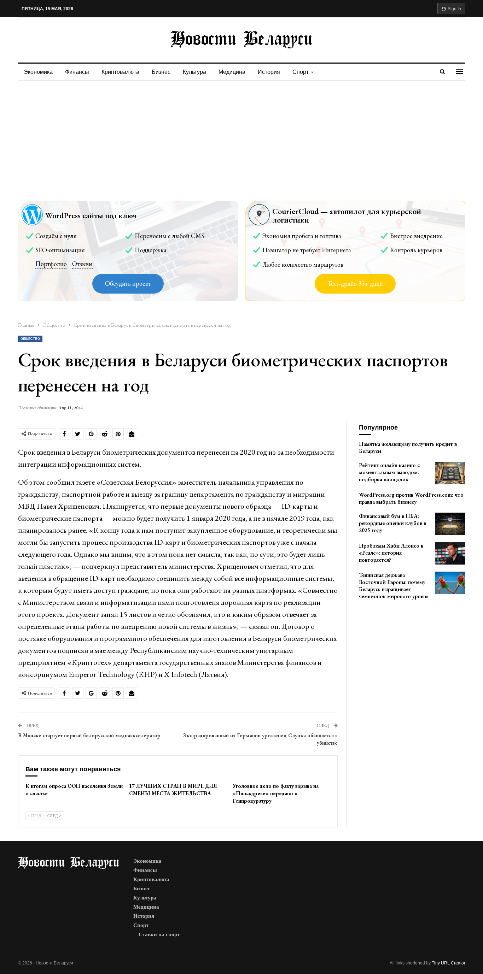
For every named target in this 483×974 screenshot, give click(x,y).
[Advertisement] (241, 133)
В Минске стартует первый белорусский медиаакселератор (89, 735)
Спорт (300, 72)
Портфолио (51, 264)
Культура (194, 72)
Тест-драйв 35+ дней (355, 283)
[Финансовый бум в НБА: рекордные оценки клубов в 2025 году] (450, 524)
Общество (30, 339)
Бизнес (161, 72)
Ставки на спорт (159, 934)
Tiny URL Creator (448, 963)
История (269, 72)
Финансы (77, 72)
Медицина (232, 72)
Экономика (38, 72)
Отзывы (82, 264)
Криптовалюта (120, 72)
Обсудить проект (128, 283)
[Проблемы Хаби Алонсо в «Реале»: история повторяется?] (450, 553)
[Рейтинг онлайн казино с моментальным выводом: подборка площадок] (450, 473)
